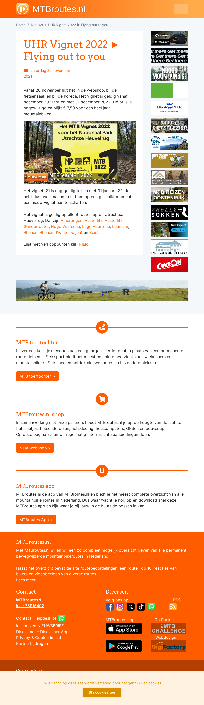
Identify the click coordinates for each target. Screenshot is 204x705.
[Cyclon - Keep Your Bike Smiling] (169, 265)
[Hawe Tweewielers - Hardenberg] (169, 126)
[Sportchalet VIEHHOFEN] (169, 195)
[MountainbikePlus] (169, 160)
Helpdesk (42, 618)
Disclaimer (26, 631)
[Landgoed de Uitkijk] (169, 247)
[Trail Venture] (169, 143)
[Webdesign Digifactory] (169, 645)
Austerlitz (93, 220)
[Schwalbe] (169, 56)
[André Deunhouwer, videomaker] (169, 628)
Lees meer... (27, 579)
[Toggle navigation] (181, 9)
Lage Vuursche (96, 226)
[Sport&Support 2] (169, 178)
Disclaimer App (54, 631)
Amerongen (71, 220)
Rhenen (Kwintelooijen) (61, 232)
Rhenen (30, 232)
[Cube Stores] (169, 39)
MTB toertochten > (37, 376)
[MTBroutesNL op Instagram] (120, 606)
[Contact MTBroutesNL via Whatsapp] (62, 618)
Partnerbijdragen (32, 643)
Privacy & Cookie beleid (38, 637)
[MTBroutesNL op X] (131, 606)
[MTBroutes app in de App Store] (124, 628)
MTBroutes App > (36, 519)
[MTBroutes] (24, 9)
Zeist (94, 232)
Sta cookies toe (102, 692)
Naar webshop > (35, 447)
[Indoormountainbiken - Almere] (169, 73)
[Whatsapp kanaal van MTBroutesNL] (151, 606)
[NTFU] (169, 230)
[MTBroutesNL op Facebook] (110, 606)
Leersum (120, 226)
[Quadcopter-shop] (169, 108)
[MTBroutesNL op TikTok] (141, 606)
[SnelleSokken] (169, 212)
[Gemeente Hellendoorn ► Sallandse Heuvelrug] (169, 91)
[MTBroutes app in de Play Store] (124, 645)
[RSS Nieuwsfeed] (173, 606)
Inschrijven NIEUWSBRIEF (40, 625)
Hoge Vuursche (65, 226)
